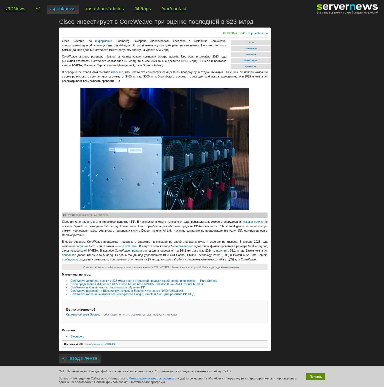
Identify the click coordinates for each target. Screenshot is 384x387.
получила (82, 246)
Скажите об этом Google (82, 314)
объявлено (186, 246)
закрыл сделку (253, 221)
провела (136, 250)
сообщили (69, 259)
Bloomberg (77, 336)
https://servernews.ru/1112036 (100, 344)
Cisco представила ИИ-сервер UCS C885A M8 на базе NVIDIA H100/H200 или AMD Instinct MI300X (136, 284)
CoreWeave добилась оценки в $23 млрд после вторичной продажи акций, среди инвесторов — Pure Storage (143, 280)
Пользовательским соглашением (153, 378)
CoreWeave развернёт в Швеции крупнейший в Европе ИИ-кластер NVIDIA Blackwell (127, 290)
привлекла (69, 255)
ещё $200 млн (127, 246)
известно (117, 72)
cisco (251, 42)
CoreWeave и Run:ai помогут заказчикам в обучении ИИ (107, 287)
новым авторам (230, 267)
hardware (251, 54)
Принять (316, 376)
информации (103, 41)
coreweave (251, 48)
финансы (250, 66)
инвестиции (250, 60)
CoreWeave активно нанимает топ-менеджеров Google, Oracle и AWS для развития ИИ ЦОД (132, 294)
